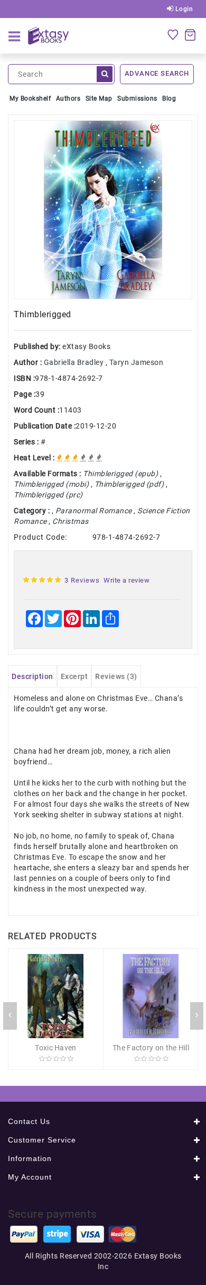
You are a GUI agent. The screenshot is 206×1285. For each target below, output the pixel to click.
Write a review (126, 580)
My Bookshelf (30, 98)
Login (183, 9)
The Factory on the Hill (151, 1047)
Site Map (99, 98)
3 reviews (82, 580)
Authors (68, 98)
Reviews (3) (116, 676)
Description (32, 676)
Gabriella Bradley (74, 362)
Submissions (137, 98)
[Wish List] (172, 34)
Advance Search (157, 73)
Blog (169, 98)
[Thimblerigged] (103, 209)
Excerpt (74, 676)
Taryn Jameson (136, 362)
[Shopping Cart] (190, 34)
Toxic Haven (55, 1047)
